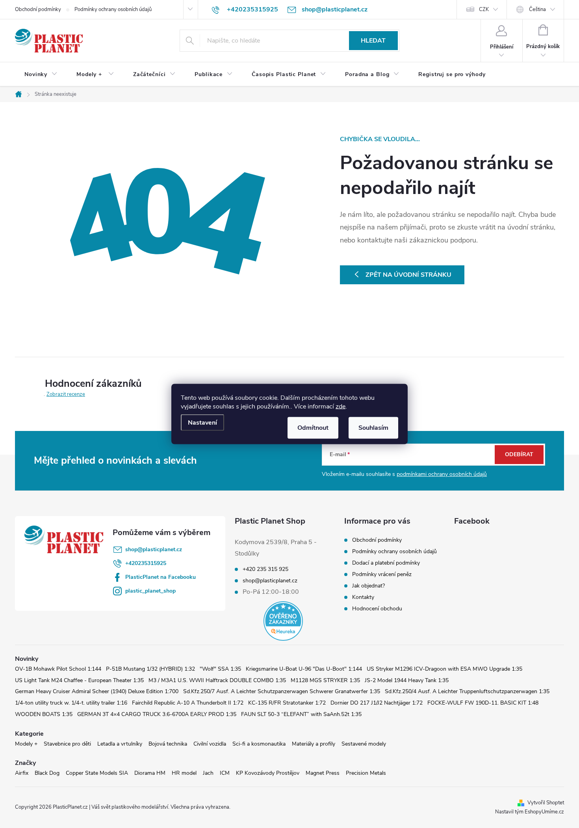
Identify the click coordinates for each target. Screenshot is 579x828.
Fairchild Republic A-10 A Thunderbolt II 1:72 (187, 703)
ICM (225, 773)
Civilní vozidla (209, 744)
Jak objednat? (368, 585)
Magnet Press (323, 773)
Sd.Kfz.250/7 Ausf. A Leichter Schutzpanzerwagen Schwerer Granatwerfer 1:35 (281, 691)
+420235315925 (145, 563)
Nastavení (202, 422)
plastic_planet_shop (150, 591)
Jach (208, 773)
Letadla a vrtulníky (119, 744)
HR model (184, 773)
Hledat (373, 40)
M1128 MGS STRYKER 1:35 (325, 680)
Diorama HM (149, 773)
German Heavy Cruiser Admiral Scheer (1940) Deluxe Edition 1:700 (96, 691)
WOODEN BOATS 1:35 (43, 714)
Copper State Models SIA (97, 773)
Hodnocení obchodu (377, 608)
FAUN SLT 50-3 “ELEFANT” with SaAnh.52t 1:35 (301, 714)
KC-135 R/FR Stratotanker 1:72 (287, 703)
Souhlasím (373, 427)
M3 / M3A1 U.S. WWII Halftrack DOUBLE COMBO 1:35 (217, 680)
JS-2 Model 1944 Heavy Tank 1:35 (407, 680)
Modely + (26, 744)
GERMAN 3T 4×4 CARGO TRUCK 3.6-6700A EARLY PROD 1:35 (156, 714)
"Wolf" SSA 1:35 (220, 669)
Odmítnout (312, 427)
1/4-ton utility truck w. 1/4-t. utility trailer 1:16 (71, 703)
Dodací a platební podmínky (386, 563)
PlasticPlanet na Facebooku (160, 577)
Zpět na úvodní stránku (408, 274)
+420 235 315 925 (265, 569)
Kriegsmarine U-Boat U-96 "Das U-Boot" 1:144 (304, 669)
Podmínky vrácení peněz (382, 574)
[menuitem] (41, 74)
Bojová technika (167, 744)
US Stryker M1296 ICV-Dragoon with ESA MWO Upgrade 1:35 (444, 669)
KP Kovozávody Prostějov (267, 773)
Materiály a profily (313, 744)
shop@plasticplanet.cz (153, 549)
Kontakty (363, 597)
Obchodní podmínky (38, 9)
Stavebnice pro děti (67, 744)
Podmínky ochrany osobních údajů (113, 9)
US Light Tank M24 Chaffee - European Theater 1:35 (79, 680)
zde (340, 406)
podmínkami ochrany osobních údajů (442, 474)
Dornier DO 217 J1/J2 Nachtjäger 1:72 (376, 703)
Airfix (21, 773)
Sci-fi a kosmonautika (259, 744)
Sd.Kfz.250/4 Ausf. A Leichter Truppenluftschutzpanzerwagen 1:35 (467, 691)
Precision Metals (366, 773)
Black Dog (47, 773)
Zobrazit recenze (65, 394)
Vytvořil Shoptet (545, 802)
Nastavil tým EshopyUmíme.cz (529, 811)
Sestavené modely (363, 744)
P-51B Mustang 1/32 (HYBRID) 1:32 (150, 669)
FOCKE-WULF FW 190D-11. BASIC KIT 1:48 (482, 703)
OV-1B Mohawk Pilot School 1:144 (58, 669)
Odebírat (519, 454)
